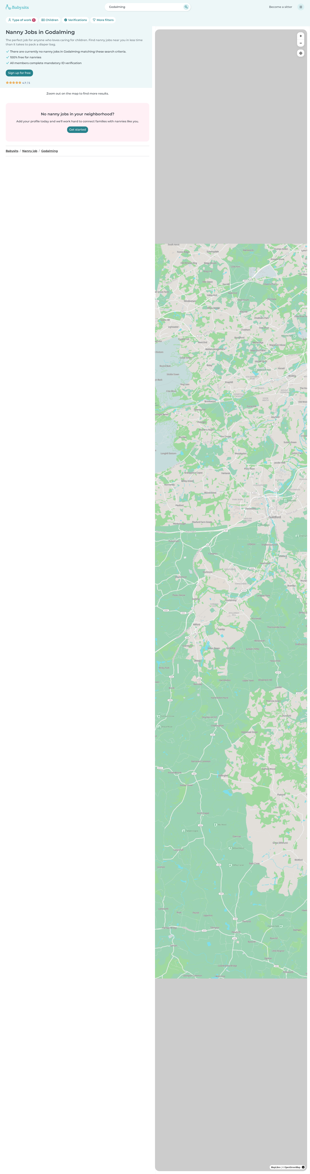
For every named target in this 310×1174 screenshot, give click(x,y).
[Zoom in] (300, 35)
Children (51, 20)
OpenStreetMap (292, 1167)
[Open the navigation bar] (300, 7)
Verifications (77, 20)
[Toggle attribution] (303, 1167)
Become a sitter (280, 7)
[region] (231, 600)
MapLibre (276, 1167)
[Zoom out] (300, 43)
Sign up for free (19, 73)
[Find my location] (300, 53)
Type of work (22, 20)
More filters (105, 20)
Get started (77, 129)
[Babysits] (17, 7)
